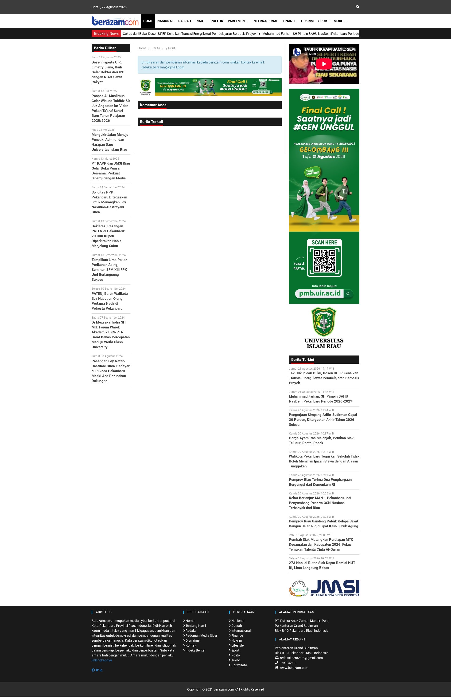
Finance (289, 21)
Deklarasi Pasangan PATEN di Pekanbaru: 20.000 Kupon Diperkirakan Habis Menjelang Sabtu (108, 236)
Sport (323, 21)
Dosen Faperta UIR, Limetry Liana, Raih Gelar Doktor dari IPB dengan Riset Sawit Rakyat (108, 72)
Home (148, 21)
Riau (200, 21)
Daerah (184, 21)
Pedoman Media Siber (201, 635)
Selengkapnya (102, 660)
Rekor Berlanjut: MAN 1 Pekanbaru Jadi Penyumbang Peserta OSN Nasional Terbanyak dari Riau (320, 503)
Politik (217, 21)
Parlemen (236, 21)
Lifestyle (237, 645)
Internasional (265, 21)
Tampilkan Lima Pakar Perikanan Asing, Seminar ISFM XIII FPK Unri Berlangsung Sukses (109, 270)
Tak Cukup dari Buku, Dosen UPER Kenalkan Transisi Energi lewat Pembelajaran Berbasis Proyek (324, 378)
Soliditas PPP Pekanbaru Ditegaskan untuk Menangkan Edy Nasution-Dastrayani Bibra (109, 202)
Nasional (165, 21)
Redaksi (191, 630)
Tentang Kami (195, 626)
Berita (156, 48)
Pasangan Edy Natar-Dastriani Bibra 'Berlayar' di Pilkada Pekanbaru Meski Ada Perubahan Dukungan (111, 371)
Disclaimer (193, 640)
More (339, 21)
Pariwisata (239, 665)
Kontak (190, 645)
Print (171, 48)
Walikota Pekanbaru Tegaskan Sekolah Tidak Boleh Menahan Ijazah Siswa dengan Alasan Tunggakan (324, 461)
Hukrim (307, 21)
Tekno (235, 660)
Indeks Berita (195, 650)
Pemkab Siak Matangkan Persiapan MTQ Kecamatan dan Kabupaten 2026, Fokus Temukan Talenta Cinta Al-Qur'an (321, 544)
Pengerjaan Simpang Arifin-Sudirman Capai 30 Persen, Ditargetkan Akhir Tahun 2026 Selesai (323, 420)
